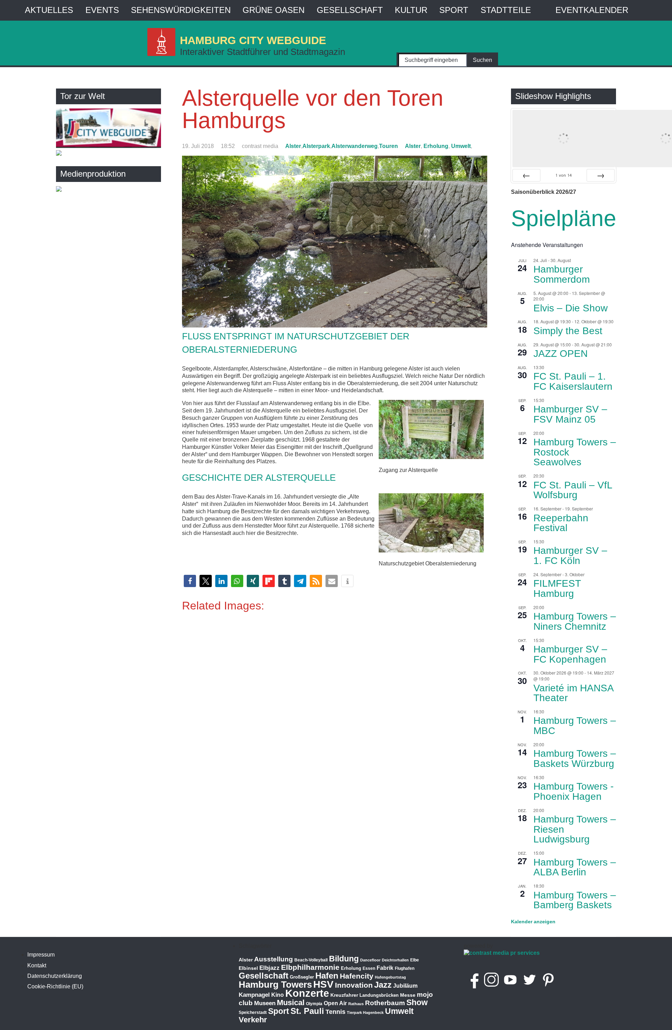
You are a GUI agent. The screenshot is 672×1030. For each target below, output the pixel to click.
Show (417, 1002)
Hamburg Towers (275, 984)
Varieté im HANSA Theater (573, 693)
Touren (388, 146)
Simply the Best (567, 330)
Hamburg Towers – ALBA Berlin (574, 867)
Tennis (335, 1011)
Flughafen (404, 968)
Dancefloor (370, 960)
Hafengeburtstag (390, 977)
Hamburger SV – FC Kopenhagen (570, 654)
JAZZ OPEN (560, 353)
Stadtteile (506, 10)
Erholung (436, 146)
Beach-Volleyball (311, 960)
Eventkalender (591, 10)
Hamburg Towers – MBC (574, 725)
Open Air (335, 1003)
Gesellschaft (350, 10)
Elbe (414, 960)
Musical (290, 1002)
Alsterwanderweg (354, 146)
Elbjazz (269, 968)
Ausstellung (273, 959)
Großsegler (302, 977)
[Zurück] (526, 175)
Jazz (383, 984)
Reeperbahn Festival (560, 523)
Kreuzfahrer (344, 995)
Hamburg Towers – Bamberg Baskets (574, 900)
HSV (323, 984)
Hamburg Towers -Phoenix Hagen (573, 791)
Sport (453, 10)
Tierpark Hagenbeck (365, 1012)
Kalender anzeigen (533, 921)
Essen (369, 968)
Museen (264, 1003)
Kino (277, 995)
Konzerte (307, 993)
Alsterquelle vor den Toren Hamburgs (312, 109)
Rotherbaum (385, 1003)
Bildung (344, 958)
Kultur (411, 10)
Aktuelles (49, 10)
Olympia (314, 1003)
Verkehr (253, 1019)
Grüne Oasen (273, 10)
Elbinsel (248, 968)
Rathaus (356, 1004)
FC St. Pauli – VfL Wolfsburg (572, 490)
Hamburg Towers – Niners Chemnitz (574, 621)
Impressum (41, 955)
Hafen (326, 975)
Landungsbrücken (379, 995)
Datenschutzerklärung (54, 976)
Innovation (354, 985)
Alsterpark (316, 146)
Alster (293, 146)
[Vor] (601, 175)
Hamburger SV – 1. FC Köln (570, 555)
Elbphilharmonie (310, 967)
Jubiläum (405, 986)
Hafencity (356, 976)
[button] (190, 581)
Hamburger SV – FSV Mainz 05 (570, 414)
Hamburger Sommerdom (561, 274)
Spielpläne (563, 218)
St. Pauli (307, 1011)
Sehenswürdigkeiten (181, 10)
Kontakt (36, 965)
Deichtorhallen (395, 960)
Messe (407, 995)
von (563, 175)
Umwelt (461, 146)
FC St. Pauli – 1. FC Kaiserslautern (572, 381)
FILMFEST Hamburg (557, 588)
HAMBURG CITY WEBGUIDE (253, 40)
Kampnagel (254, 995)
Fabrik (385, 968)
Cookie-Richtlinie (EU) (55, 986)
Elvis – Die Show (570, 308)
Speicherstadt (253, 1012)
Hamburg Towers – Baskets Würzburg (574, 758)
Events (102, 10)
